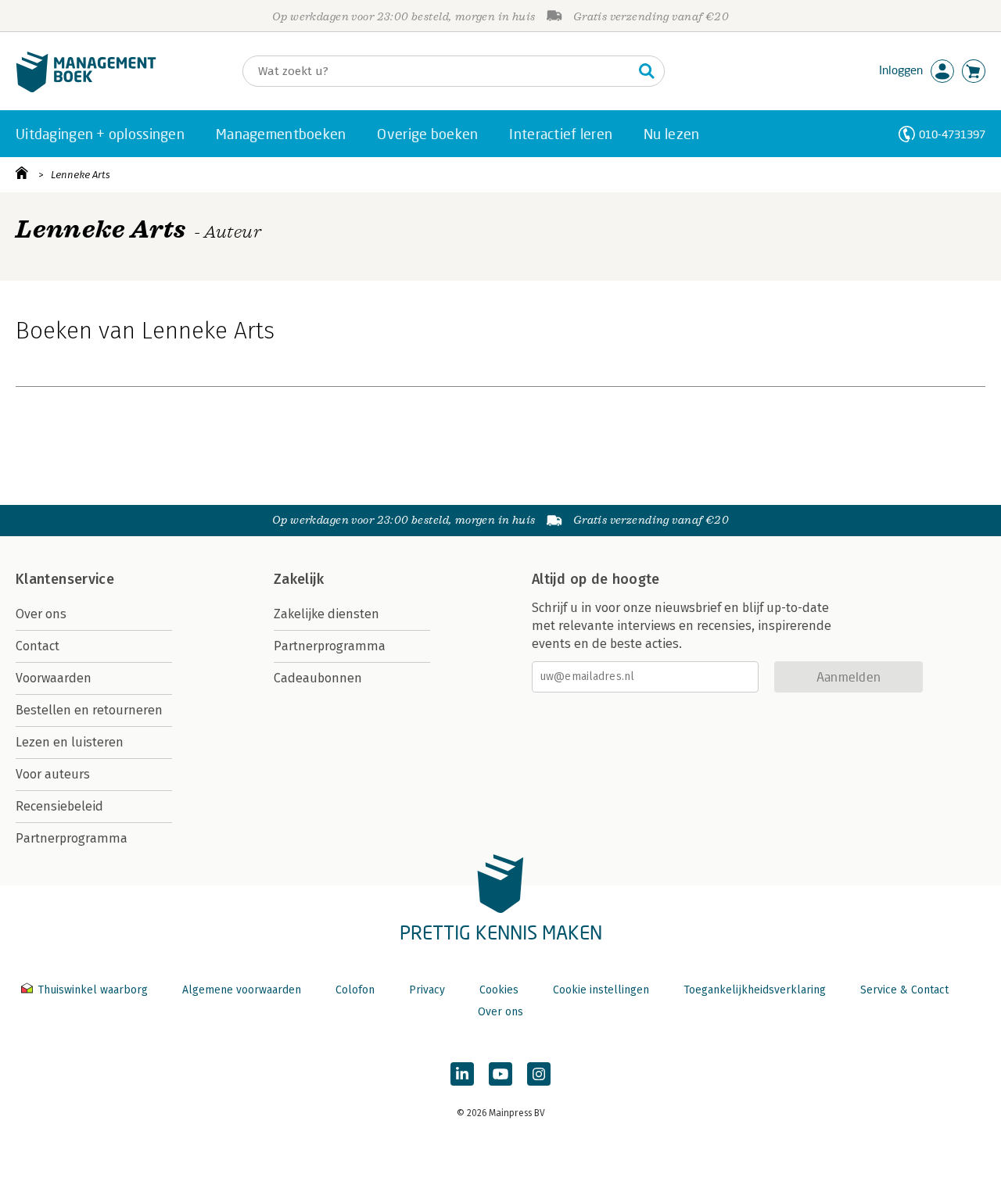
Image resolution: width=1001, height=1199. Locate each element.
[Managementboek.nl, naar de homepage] (86, 88)
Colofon (355, 990)
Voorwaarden (53, 678)
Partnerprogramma (71, 838)
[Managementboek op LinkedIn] (462, 1074)
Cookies (498, 990)
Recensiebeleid (59, 806)
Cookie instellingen (601, 990)
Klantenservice (65, 579)
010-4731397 (952, 134)
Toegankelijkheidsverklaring (754, 990)
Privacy (427, 990)
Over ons (41, 614)
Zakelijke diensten (326, 614)
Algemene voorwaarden (241, 990)
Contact (37, 646)
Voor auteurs (53, 774)
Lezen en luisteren (70, 742)
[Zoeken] (646, 71)
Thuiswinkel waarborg (92, 990)
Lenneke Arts (80, 175)
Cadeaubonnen (318, 678)
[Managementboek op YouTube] (500, 1074)
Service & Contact (904, 990)
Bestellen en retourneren (89, 710)
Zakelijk (299, 579)
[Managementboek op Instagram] (539, 1074)
